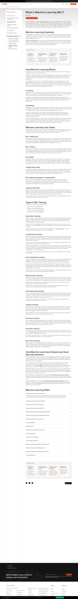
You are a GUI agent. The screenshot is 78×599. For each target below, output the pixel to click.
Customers (52, 595)
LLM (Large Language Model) (31, 40)
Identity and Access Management (43, 591)
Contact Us (52, 591)
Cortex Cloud (30, 592)
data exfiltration (40, 365)
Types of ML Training (12, 43)
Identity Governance (41, 595)
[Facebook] (26, 483)
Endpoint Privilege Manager (42, 593)
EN (63, 4)
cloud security (52, 356)
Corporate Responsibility (54, 593)
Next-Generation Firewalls (21, 590)
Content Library (64, 591)
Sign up (68, 574)
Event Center (64, 595)
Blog (62, 588)
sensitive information (60, 228)
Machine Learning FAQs (13, 48)
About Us (52, 588)
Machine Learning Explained (13, 38)
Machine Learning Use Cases (14, 41)
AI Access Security (8, 594)
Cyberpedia (8, 6)
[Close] (77, 597)
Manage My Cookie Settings (59, 597)
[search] (61, 4)
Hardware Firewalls (19, 592)
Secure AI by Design (9, 590)
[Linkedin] (29, 483)
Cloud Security (30, 590)
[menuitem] (4, 4)
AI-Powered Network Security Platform (12, 588)
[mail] (32, 483)
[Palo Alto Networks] (4, 4)
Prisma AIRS (7, 592)
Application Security (31, 594)
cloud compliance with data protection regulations (54, 380)
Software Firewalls (19, 594)
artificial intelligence (44, 21)
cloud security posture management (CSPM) (59, 374)
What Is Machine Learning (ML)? (16, 6)
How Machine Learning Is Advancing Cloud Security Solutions (13, 46)
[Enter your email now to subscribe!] (55, 575)
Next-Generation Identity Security (44, 588)
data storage (40, 383)
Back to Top (68, 483)
